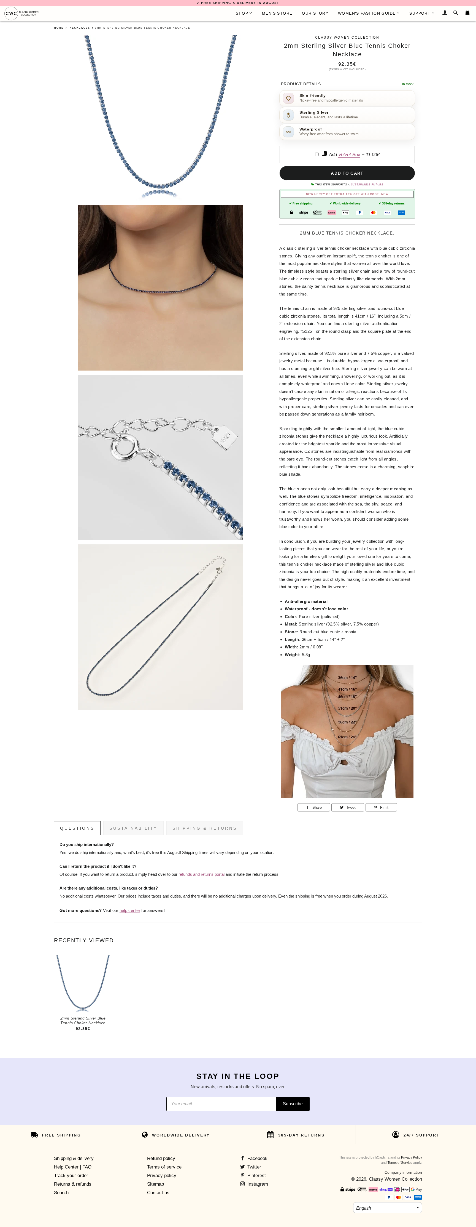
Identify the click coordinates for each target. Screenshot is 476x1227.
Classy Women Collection (395, 1179)
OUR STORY (315, 13)
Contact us (158, 1192)
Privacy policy (161, 1175)
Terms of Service (400, 1163)
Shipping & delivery (74, 1158)
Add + (353, 154)
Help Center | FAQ (72, 1167)
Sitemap (155, 1184)
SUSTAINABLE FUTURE (367, 184)
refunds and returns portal (201, 874)
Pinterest (256, 1175)
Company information (403, 1172)
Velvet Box (349, 154)
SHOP (242, 13)
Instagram (257, 1184)
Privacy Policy (411, 1157)
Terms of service (164, 1167)
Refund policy (161, 1158)
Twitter (253, 1167)
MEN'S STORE (277, 13)
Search (61, 1192)
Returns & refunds (72, 1184)
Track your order (71, 1175)
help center (130, 910)
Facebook (256, 1158)
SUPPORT (420, 13)
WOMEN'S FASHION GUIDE (367, 13)
